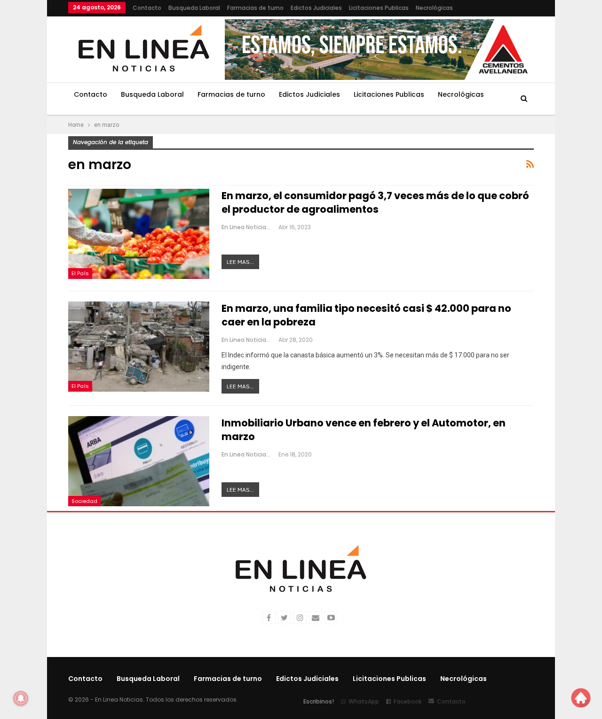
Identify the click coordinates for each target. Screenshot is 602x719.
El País (80, 273)
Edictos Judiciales (316, 8)
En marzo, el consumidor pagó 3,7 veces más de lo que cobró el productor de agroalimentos (375, 202)
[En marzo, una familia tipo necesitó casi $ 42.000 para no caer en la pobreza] (138, 347)
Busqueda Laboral (194, 8)
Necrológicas (434, 8)
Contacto (147, 8)
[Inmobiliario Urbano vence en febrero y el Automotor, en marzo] (138, 461)
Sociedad (84, 501)
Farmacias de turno (255, 8)
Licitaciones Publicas (379, 8)
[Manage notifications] (20, 698)
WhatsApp (364, 701)
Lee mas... (240, 261)
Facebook (407, 701)
